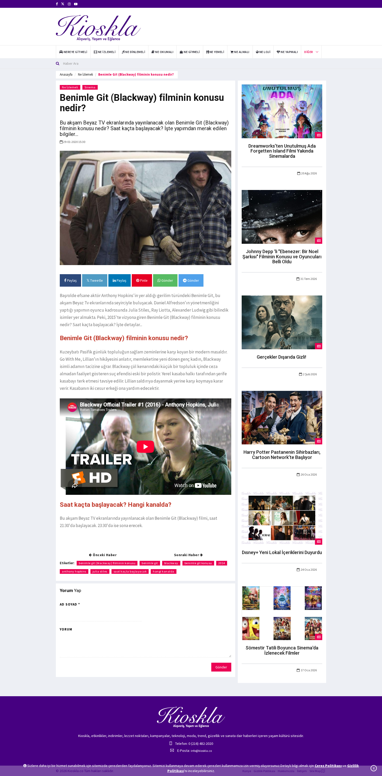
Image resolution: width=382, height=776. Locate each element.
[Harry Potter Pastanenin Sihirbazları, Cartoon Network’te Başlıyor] (282, 417)
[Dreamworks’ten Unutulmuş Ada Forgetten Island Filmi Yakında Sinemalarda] (282, 111)
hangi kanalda (163, 571)
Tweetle (96, 280)
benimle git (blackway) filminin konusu (107, 563)
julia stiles (100, 571)
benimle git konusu (198, 563)
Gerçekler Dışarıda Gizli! (282, 357)
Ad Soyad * (70, 604)
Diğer (308, 52)
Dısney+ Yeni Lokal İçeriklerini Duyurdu (282, 552)
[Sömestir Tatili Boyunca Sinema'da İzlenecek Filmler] (282, 612)
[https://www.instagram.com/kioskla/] (69, 4)
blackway (171, 563)
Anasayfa (66, 74)
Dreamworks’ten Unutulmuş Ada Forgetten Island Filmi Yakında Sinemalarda (282, 151)
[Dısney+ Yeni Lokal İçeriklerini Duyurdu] (282, 517)
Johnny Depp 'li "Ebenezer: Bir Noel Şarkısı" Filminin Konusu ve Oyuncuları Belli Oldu (281, 257)
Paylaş (71, 280)
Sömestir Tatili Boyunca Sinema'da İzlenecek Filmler (282, 650)
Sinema (90, 87)
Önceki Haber (104, 555)
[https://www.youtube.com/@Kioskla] (75, 4)
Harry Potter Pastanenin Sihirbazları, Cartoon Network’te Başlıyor (281, 454)
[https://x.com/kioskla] (62, 4)
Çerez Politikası (328, 765)
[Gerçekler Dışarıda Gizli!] (282, 322)
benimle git (150, 563)
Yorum (66, 629)
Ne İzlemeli (85, 74)
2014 (221, 563)
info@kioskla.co (201, 751)
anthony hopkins (74, 571)
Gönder (167, 280)
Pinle (143, 280)
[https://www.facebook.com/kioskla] (57, 4)
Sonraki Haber (187, 555)
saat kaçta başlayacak (130, 571)
